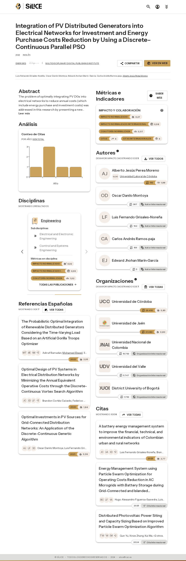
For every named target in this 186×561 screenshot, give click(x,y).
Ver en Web (157, 63)
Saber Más (156, 95)
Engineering (51, 220)
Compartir (130, 63)
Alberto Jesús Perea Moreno (135, 76)
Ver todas (153, 287)
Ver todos (153, 159)
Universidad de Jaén (128, 323)
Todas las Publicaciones (58, 285)
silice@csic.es (125, 557)
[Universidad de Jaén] (104, 323)
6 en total (38, 139)
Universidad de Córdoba (132, 301)
